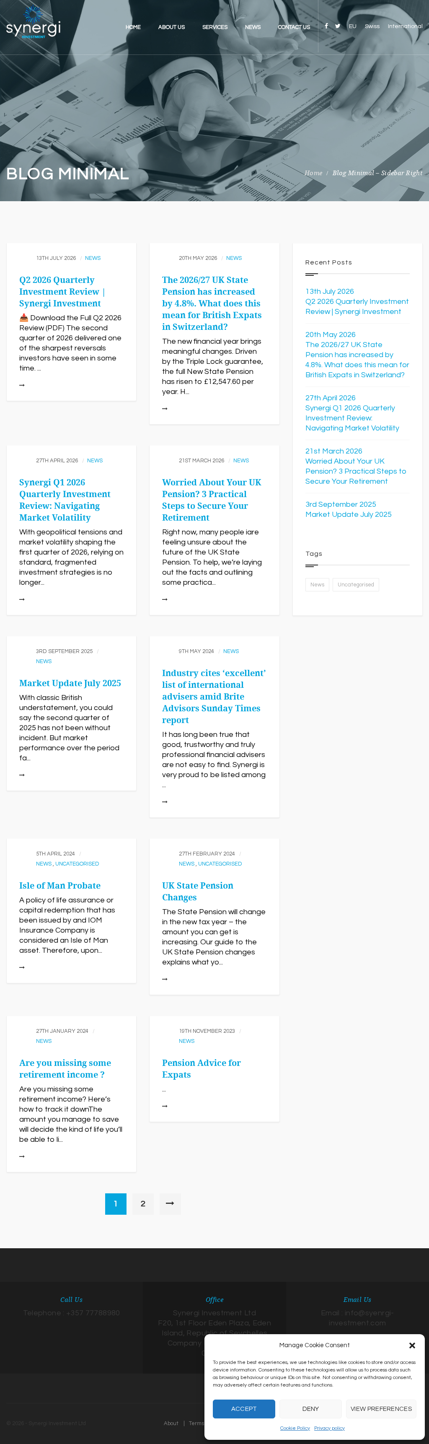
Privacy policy (329, 1428)
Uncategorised (77, 864)
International (405, 26)
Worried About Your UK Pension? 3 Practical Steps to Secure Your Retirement (356, 471)
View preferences (381, 1409)
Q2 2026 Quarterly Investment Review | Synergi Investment (62, 292)
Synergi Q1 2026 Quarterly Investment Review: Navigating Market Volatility (352, 418)
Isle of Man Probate (60, 886)
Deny (310, 1409)
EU (353, 26)
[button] (412, 1345)
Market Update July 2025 (70, 683)
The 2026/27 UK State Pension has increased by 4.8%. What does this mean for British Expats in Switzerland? (212, 303)
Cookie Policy (295, 1428)
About (171, 1423)
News (93, 258)
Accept (244, 1409)
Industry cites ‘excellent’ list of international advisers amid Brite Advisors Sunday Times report (214, 696)
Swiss (372, 26)
